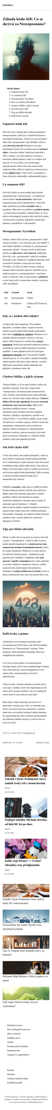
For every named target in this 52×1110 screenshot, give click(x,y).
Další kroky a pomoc (20, 116)
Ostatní (46, 743)
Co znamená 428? (18, 95)
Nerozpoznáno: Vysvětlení (22, 99)
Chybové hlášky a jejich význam (25, 105)
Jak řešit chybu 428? (19, 109)
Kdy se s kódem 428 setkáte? (23, 102)
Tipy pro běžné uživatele (21, 112)
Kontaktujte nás (29, 733)
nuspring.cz (8, 5)
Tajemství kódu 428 (19, 92)
